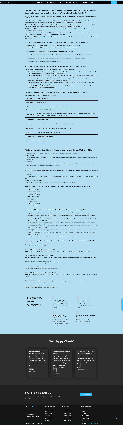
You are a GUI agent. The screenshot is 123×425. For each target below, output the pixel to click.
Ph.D (91, 2)
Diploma (85, 2)
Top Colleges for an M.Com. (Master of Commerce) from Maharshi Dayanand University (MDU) (58, 186)
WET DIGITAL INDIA (93, 423)
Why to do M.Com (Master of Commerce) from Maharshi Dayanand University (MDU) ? (55, 66)
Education (76, 2)
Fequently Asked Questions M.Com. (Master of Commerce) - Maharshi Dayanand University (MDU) (59, 241)
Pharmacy (68, 2)
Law (61, 2)
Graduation (40, 2)
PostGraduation (52, 2)
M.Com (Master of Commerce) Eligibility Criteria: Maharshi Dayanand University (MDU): (56, 42)
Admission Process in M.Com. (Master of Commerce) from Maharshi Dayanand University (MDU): (59, 150)
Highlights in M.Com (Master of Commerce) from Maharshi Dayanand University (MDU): (56, 92)
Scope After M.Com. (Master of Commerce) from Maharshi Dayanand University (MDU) (55, 210)
